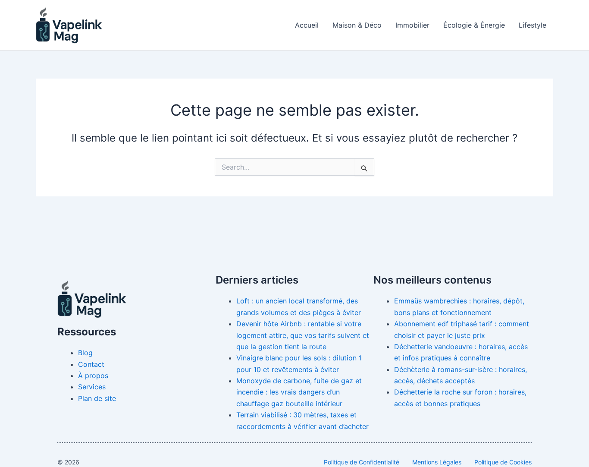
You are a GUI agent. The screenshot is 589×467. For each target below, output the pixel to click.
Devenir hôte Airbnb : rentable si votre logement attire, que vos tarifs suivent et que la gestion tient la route (302, 335)
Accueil (307, 25)
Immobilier (412, 25)
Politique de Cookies (503, 462)
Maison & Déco (357, 25)
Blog (85, 352)
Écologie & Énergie (474, 25)
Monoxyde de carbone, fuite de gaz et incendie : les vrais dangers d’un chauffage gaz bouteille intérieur (299, 392)
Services (92, 386)
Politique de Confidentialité (361, 462)
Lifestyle (532, 25)
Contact (91, 364)
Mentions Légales (436, 462)
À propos (93, 375)
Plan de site (97, 398)
